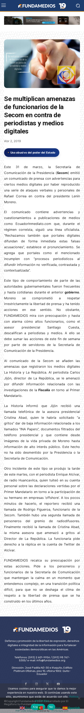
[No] (79, 698)
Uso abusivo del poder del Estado (32, 152)
